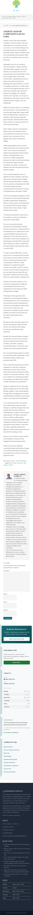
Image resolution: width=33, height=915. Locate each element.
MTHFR (11, 465)
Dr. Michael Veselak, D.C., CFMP (17, 4)
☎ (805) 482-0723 (9, 679)
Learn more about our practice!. (11, 815)
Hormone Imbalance (10, 772)
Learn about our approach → (11, 732)
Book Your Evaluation (16, 639)
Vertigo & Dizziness (9, 762)
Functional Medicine (21, 461)
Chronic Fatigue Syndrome (11, 750)
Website (5, 610)
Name (5, 594)
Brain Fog (6, 753)
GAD (25, 463)
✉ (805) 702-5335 (9, 683)
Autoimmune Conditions (11, 765)
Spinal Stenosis (8, 747)
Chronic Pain (7, 769)
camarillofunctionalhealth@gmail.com (16, 836)
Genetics (12, 461)
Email (5, 602)
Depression (20, 463)
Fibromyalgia (7, 756)
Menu (18, 10)
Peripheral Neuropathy (10, 759)
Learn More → (16, 662)
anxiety (14, 463)
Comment (6, 570)
